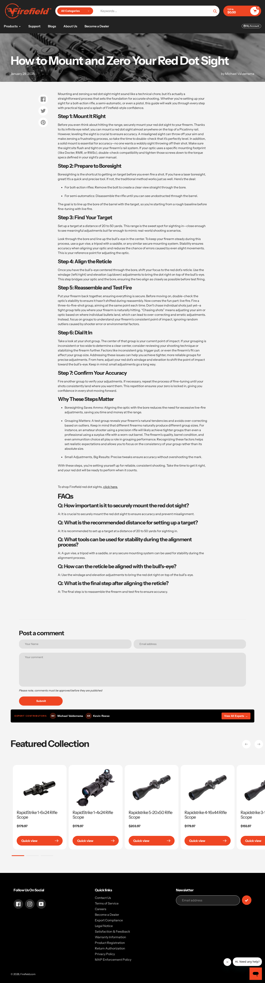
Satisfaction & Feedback (112, 931)
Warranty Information (110, 937)
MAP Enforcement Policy (113, 959)
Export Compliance (109, 920)
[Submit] (246, 900)
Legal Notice (104, 926)
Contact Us (103, 898)
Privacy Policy (105, 954)
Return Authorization (110, 948)
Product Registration (110, 943)
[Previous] (246, 744)
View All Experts (236, 716)
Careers (100, 909)
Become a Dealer (107, 915)
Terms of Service (107, 903)
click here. (110, 487)
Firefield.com (28, 974)
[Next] (259, 744)
